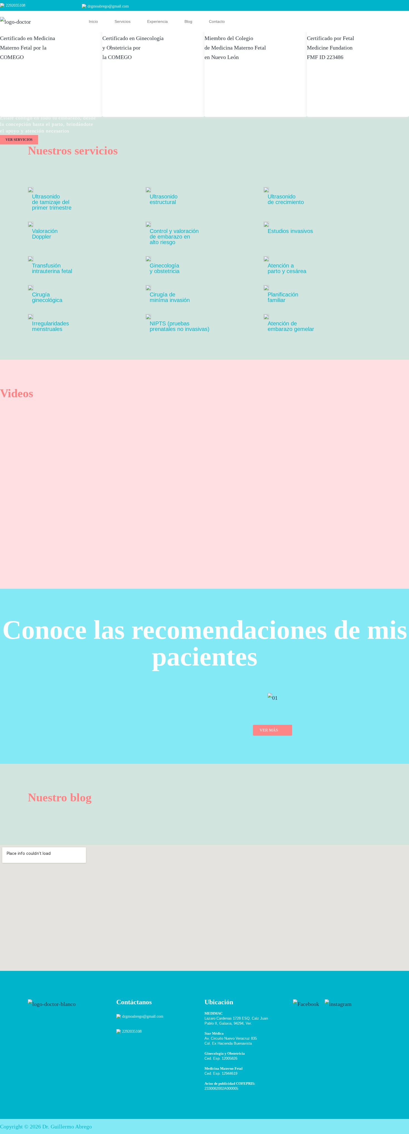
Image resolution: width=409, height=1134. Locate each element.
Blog (188, 21)
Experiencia (157, 21)
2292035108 (15, 5)
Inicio (93, 21)
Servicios (122, 21)
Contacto (217, 21)
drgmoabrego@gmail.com (108, 6)
